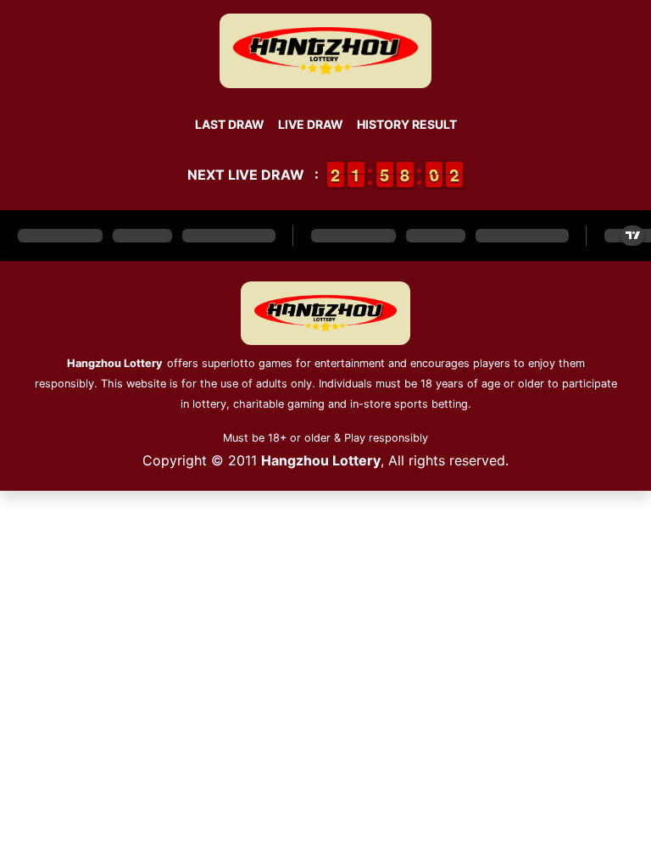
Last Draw (229, 124)
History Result (407, 124)
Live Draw (310, 124)
